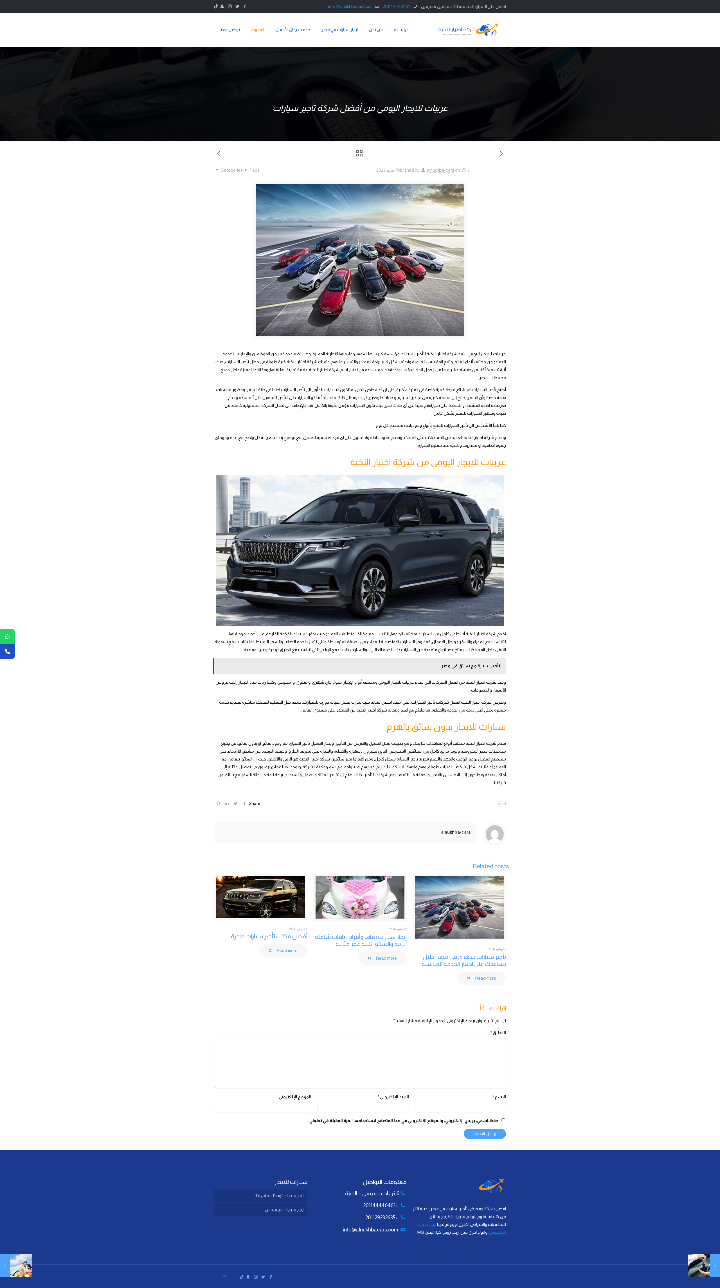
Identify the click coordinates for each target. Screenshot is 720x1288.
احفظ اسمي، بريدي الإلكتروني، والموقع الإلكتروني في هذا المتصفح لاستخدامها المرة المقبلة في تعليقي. (404, 1120)
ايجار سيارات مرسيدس (284, 1209)
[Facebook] (245, 6)
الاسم (499, 1096)
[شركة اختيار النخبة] (468, 29)
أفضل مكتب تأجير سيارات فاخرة (269, 936)
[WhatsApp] (7, 636)
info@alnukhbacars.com (351, 6)
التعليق (498, 1032)
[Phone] (7, 651)
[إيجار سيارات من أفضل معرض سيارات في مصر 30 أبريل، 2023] (704, 1265)
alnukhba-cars (440, 170)
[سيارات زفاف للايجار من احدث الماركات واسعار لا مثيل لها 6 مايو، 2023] (16, 1265)
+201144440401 (397, 6)
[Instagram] (230, 6)
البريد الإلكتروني (393, 1096)
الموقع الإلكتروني (295, 1096)
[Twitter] (237, 6)
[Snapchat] (222, 6)
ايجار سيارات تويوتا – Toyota (279, 1195)
